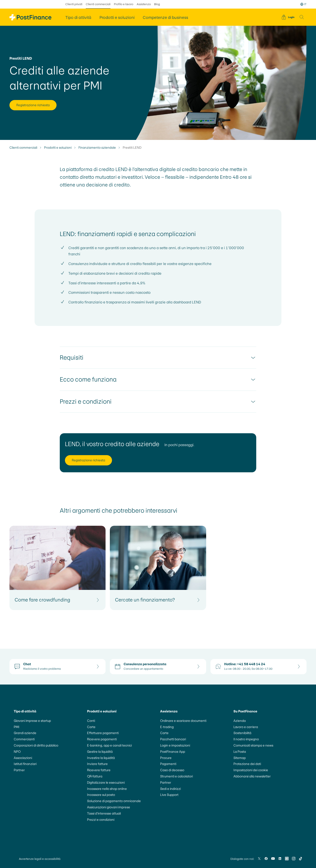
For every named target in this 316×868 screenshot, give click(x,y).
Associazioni (23, 758)
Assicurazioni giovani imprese (108, 807)
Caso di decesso (172, 770)
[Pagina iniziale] (30, 17)
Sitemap (239, 758)
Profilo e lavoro (123, 4)
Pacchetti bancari (173, 739)
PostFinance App (172, 752)
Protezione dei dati (247, 764)
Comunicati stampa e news (253, 745)
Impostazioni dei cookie (250, 770)
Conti (91, 721)
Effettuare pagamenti (103, 733)
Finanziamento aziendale (97, 147)
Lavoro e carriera (245, 727)
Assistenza (144, 4)
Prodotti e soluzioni (58, 147)
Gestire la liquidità (100, 752)
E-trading (167, 727)
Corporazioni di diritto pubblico (36, 745)
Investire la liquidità (101, 758)
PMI (16, 727)
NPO (17, 752)
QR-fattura (94, 776)
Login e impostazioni (175, 745)
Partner (19, 770)
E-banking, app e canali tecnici (109, 745)
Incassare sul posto (101, 795)
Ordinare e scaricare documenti (183, 721)
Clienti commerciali (98, 4)
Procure (166, 758)
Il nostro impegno (246, 739)
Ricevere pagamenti (102, 739)
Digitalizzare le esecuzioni (106, 782)
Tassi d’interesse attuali (104, 813)
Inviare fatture (97, 764)
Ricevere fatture (98, 770)
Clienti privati (73, 4)
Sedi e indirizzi (170, 789)
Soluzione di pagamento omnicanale (114, 801)
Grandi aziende (25, 733)
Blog (157, 4)
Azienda (239, 721)
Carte (91, 727)
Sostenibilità (242, 733)
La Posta (239, 752)
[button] (302, 17)
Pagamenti (168, 764)
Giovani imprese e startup (32, 721)
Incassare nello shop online (107, 789)
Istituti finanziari (25, 764)
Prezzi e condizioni (100, 820)
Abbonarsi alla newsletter (252, 776)
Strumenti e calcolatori (176, 776)
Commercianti (24, 739)
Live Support (169, 795)
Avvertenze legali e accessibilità (39, 859)
